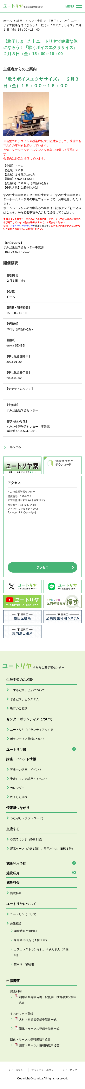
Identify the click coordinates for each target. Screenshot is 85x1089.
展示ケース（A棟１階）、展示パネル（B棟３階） (42, 848)
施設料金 (16, 893)
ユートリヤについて (23, 914)
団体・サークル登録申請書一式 (39, 1028)
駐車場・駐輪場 (24, 964)
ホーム (7, 20)
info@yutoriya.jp (28, 512)
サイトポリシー (16, 1070)
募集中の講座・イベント (26, 769)
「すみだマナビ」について (27, 690)
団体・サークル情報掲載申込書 (39, 1045)
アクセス (42, 567)
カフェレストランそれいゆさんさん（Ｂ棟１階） (43, 952)
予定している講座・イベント (29, 778)
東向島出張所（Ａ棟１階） (31, 940)
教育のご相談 (18, 708)
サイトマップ (69, 1070)
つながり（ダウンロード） (27, 818)
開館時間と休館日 (25, 931)
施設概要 (16, 923)
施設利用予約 (16, 863)
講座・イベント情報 (29, 20)
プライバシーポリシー (43, 1070)
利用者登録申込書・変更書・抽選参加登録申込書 (48, 1000)
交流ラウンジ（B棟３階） (27, 839)
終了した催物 (18, 797)
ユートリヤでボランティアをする (31, 729)
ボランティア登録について (27, 738)
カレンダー (17, 788)
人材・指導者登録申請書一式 (38, 1019)
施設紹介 (13, 873)
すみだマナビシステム (24, 699)
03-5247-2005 (30, 508)
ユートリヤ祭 (16, 749)
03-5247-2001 (28, 505)
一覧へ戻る (14, 447)
